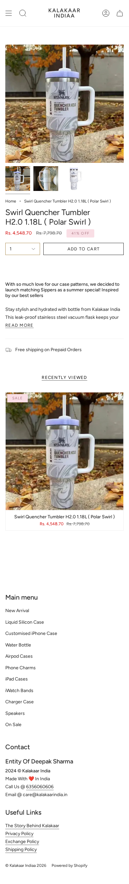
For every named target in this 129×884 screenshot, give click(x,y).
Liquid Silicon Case (24, 622)
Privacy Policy (19, 833)
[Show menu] (9, 13)
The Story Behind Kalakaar (32, 826)
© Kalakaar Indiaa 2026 (25, 865)
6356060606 (40, 787)
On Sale (13, 724)
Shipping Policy (21, 849)
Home (10, 201)
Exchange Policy (22, 841)
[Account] (106, 13)
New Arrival (17, 610)
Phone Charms (20, 668)
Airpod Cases (19, 656)
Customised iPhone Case (31, 633)
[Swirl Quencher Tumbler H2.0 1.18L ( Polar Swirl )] (64, 451)
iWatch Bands (19, 690)
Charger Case (19, 702)
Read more (19, 325)
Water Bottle (18, 645)
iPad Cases (16, 679)
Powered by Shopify (69, 865)
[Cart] (120, 13)
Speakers (15, 713)
